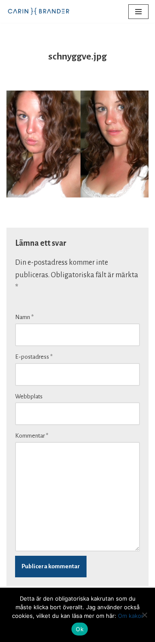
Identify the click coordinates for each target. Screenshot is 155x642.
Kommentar (31, 435)
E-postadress (34, 357)
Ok (80, 629)
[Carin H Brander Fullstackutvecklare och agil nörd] (38, 11)
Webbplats (29, 396)
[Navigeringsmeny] (138, 11)
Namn (24, 317)
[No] (144, 615)
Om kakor (130, 615)
